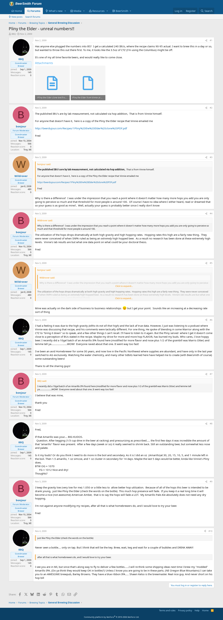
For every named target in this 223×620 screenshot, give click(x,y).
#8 (211, 423)
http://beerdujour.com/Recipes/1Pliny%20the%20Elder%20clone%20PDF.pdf (81, 128)
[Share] (206, 41)
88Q (13, 33)
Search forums (32, 16)
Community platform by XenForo (111, 617)
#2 (211, 107)
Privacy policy (185, 610)
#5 (211, 263)
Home (18, 11)
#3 (211, 157)
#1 (211, 40)
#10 (210, 531)
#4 (211, 213)
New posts (16, 16)
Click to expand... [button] (124, 286)
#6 (211, 319)
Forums (35, 11)
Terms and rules (167, 610)
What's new (56, 11)
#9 (211, 481)
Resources (98, 11)
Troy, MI (27, 149)
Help (197, 610)
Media (77, 11)
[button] (65, 11)
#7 (211, 374)
